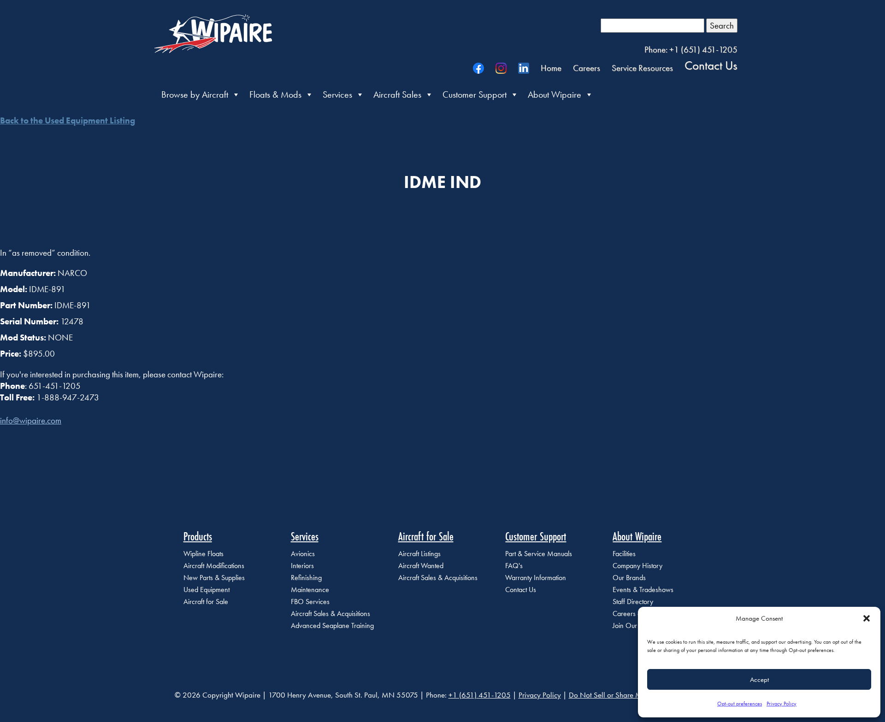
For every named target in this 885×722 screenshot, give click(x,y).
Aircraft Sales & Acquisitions (330, 613)
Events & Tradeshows (643, 589)
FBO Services (310, 601)
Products (197, 536)
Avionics (303, 553)
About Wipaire (554, 94)
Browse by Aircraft (194, 94)
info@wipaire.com (30, 420)
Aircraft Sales (397, 94)
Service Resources (642, 68)
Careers (586, 68)
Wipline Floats (203, 553)
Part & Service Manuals (538, 553)
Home (551, 68)
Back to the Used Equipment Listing (67, 120)
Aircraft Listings (419, 553)
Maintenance (310, 589)
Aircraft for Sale (205, 601)
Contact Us (711, 65)
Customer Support (474, 94)
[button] (866, 618)
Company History (637, 565)
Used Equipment (206, 589)
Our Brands (629, 577)
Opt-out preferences (739, 703)
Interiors (302, 565)
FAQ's (514, 565)
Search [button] (722, 25)
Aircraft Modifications (213, 565)
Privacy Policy (781, 703)
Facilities (624, 553)
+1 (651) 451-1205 (479, 695)
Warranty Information (535, 577)
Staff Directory (633, 601)
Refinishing (306, 577)
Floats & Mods (275, 94)
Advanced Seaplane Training (332, 625)
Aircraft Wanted (420, 565)
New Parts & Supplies (214, 577)
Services (337, 94)
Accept (759, 679)
